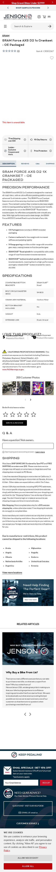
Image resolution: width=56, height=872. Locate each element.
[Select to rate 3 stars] (19, 414)
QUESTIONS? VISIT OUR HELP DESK (28, 806)
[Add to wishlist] (52, 59)
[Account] (39, 16)
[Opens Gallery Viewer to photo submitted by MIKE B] (23, 388)
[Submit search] (50, 26)
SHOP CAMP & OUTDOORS (28, 8)
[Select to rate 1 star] (5, 414)
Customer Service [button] (27, 823)
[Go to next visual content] (30, 399)
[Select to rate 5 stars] (33, 414)
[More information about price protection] (50, 151)
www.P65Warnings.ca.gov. (13, 369)
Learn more (40, 452)
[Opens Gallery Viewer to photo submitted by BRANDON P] (38, 388)
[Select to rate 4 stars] (26, 414)
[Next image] (30, 714)
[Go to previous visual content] (25, 399)
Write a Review (14, 423)
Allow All (28, 866)
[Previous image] (25, 714)
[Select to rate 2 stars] (12, 414)
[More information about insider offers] (25, 151)
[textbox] (28, 446)
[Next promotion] (48, 8)
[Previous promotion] (7, 8)
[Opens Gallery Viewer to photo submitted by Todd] (9, 388)
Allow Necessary (28, 858)
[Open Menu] (5, 26)
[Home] (18, 16)
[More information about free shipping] (25, 139)
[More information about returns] (50, 139)
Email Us (30, 813)
